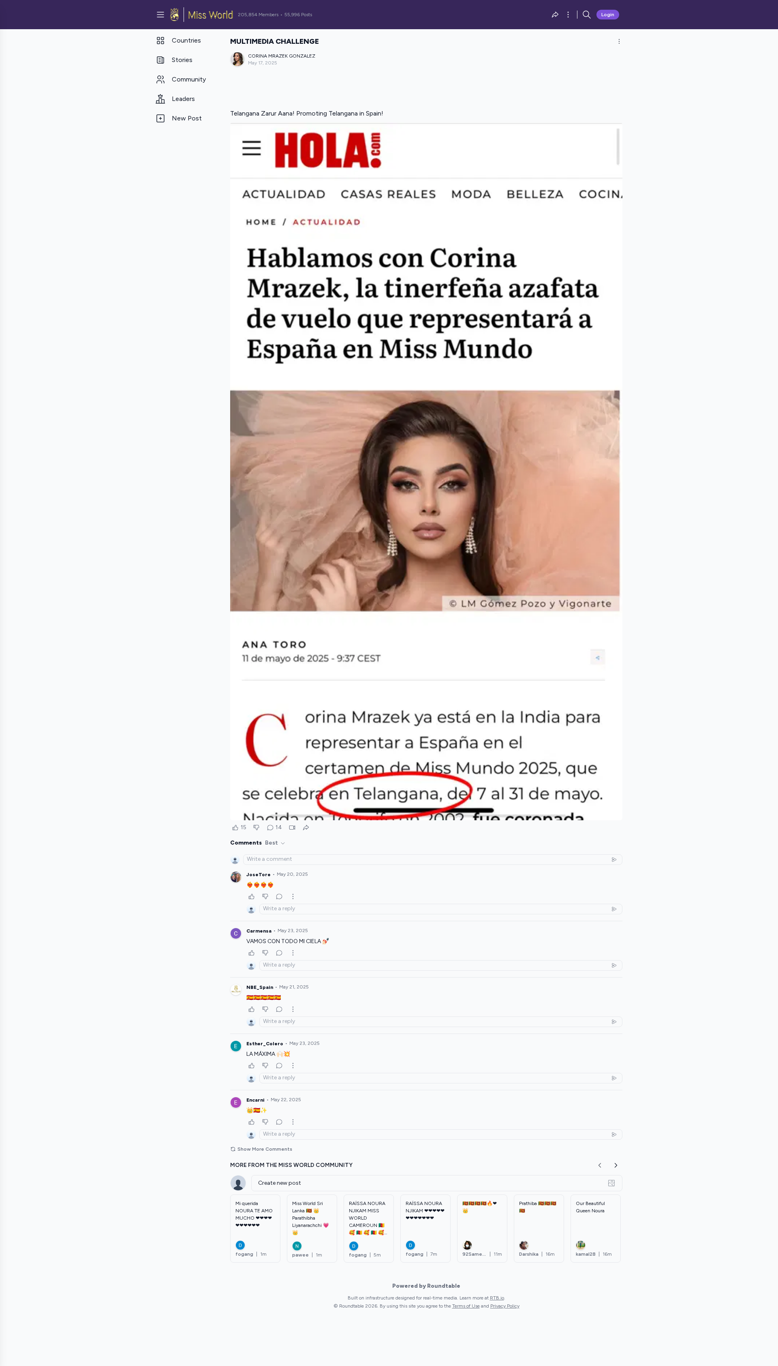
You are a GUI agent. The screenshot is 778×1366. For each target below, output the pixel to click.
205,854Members (258, 14)
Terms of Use (466, 1306)
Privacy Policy (504, 1306)
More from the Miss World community (291, 1165)
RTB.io (497, 1298)
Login (607, 14)
